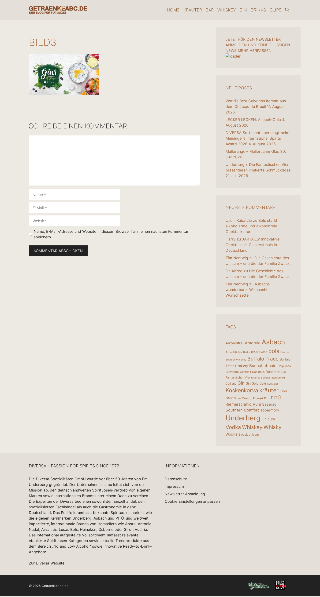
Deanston (273, 372)
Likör (283, 391)
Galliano (231, 383)
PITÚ (276, 397)
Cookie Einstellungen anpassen (192, 501)
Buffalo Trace (263, 359)
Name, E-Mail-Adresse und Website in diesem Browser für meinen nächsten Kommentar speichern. (111, 234)
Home (173, 9)
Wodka (232, 434)
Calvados (232, 372)
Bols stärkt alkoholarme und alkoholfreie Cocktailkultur (251, 226)
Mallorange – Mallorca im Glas (252, 151)
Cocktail (245, 372)
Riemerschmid (239, 404)
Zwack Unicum (249, 434)
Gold (263, 383)
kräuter (269, 390)
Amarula (252, 342)
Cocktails (258, 372)
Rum (257, 404)
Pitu (267, 398)
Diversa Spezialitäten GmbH (268, 377)
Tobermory (269, 410)
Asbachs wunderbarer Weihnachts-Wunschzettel (248, 290)
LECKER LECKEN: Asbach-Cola (253, 119)
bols (273, 351)
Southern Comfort (242, 410)
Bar (210, 9)
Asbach (273, 342)
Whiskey (226, 9)
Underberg (243, 418)
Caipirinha (284, 366)
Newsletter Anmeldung (185, 493)
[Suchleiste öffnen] (287, 10)
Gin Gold (252, 383)
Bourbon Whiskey (236, 359)
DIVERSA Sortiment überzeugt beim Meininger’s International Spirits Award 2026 (257, 138)
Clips (275, 9)
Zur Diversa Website (46, 563)
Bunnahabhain (262, 365)
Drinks (258, 9)
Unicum (268, 419)
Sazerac (269, 404)
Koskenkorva (242, 390)
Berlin (246, 352)
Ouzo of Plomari (252, 398)
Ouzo (237, 398)
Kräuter (192, 9)
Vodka (233, 427)
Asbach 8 (231, 352)
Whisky (273, 427)
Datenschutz (176, 479)
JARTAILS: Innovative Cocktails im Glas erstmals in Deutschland (252, 245)
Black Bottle (259, 352)
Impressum (174, 486)
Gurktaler (272, 383)
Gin (243, 9)
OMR (229, 398)
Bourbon (285, 352)
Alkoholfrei (235, 343)
